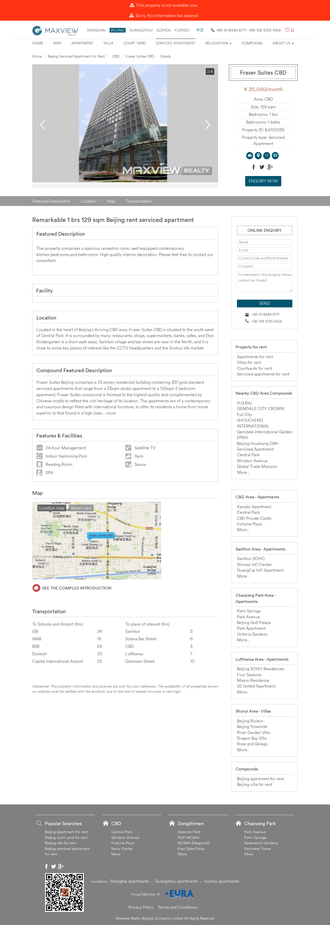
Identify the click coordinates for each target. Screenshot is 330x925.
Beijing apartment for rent (260, 778)
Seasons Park (189, 831)
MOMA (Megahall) (193, 842)
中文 (200, 30)
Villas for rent (249, 362)
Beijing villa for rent (254, 784)
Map (57, 43)
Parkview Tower (257, 848)
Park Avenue (248, 616)
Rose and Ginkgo (252, 743)
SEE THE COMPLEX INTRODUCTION (76, 588)
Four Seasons (249, 674)
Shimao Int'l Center (254, 564)
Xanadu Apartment (254, 506)
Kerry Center (122, 848)
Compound (252, 43)
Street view (81, 508)
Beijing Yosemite (252, 726)
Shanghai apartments (129, 881)
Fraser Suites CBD (140, 56)
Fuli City (244, 414)
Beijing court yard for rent (66, 837)
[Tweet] (262, 167)
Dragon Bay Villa (252, 738)
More (115, 853)
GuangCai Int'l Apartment (260, 570)
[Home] (55, 30)
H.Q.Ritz (244, 402)
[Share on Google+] (270, 167)
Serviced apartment (175, 43)
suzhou (163, 30)
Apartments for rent (255, 356)
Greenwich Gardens (261, 842)
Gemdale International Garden (264, 431)
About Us (282, 43)
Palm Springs (249, 610)
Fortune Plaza (249, 524)
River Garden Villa (253, 732)
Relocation (217, 43)
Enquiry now (263, 181)
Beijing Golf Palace (254, 622)
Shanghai (96, 30)
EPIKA (242, 437)
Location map (51, 508)
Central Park (248, 454)
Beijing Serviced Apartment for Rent (76, 56)
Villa (108, 43)
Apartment (82, 43)
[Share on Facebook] (254, 167)
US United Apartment (256, 686)
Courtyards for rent (254, 368)
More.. (243, 529)
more (111, 413)
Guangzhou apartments (176, 881)
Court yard (134, 43)
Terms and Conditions (177, 907)
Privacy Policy (141, 907)
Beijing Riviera (250, 720)
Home (37, 43)
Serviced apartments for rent (263, 374)
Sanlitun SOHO (251, 558)
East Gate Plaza (191, 848)
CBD (115, 56)
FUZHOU (182, 30)
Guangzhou (141, 30)
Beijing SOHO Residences (260, 668)
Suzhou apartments (221, 881)
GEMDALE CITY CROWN (260, 408)
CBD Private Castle (254, 518)
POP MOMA (188, 837)
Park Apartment (251, 628)
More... (243, 472)
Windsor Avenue (252, 460)
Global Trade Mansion (257, 466)
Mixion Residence (253, 680)
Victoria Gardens (252, 634)
